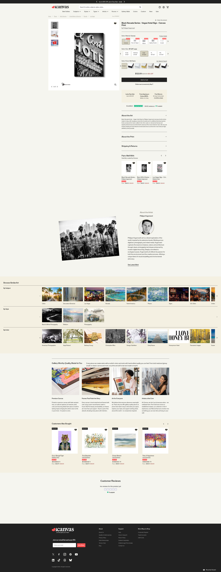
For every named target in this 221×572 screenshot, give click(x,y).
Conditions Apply (158, 98)
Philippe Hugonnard (127, 179)
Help (119, 532)
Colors (135, 11)
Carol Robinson (86, 457)
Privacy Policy (102, 537)
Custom (143, 11)
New (150, 11)
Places (55, 16)
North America (63, 16)
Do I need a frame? (162, 61)
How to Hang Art (122, 535)
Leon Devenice (146, 457)
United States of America (75, 16)
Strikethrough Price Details (125, 543)
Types (95, 11)
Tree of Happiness (148, 456)
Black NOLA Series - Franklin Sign (144, 177)
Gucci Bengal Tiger (58, 456)
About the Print (128, 137)
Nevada (85, 16)
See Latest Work (133, 265)
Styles (86, 11)
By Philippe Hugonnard (128, 28)
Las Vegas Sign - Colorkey (160, 177)
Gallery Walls (126, 11)
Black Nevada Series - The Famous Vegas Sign (129, 177)
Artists (104, 11)
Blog (100, 545)
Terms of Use (102, 543)
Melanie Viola (156, 179)
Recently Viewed (211, 570)
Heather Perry (55, 457)
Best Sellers (66, 11)
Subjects (76, 11)
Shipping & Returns (129, 146)
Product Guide (163, 36)
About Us (101, 532)
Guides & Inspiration (123, 540)
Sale (157, 11)
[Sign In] (163, 7)
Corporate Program (143, 532)
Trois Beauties (86, 456)
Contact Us (121, 545)
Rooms (114, 11)
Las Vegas (92, 16)
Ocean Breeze (116, 456)
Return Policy (121, 537)
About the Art (127, 115)
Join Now (81, 545)
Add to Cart (144, 80)
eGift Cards (141, 537)
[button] (126, 41)
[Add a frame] (66, 84)
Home (49, 16)
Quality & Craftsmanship (105, 535)
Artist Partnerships (104, 540)
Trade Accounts (142, 535)
